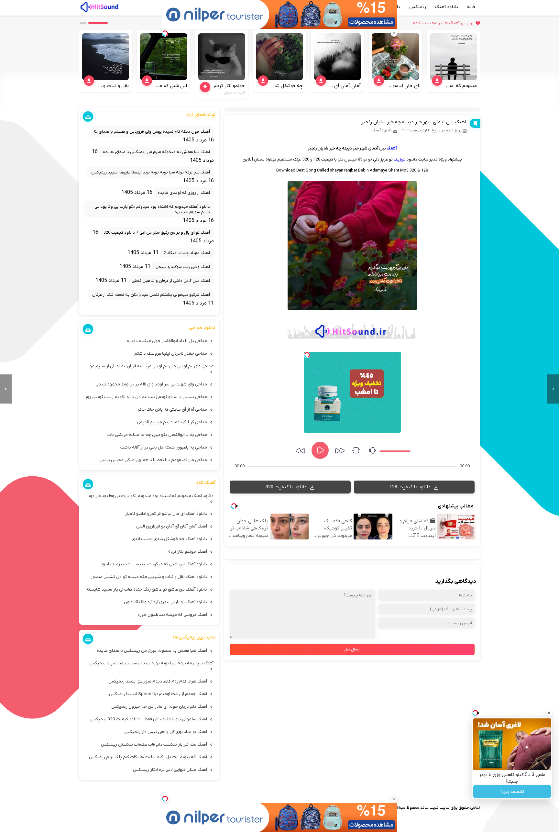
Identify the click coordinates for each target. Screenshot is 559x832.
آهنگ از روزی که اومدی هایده (184, 192)
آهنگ (392, 148)
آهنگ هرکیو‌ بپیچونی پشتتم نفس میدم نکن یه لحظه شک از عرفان (151, 294)
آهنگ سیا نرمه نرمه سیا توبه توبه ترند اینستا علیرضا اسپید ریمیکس (150, 172)
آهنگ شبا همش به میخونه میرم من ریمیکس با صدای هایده (156, 152)
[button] (98, 23)
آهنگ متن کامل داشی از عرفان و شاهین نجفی (171, 280)
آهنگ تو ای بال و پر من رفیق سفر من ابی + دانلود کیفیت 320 (157, 232)
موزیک (400, 159)
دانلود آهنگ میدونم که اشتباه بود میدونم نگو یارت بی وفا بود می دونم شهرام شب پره (152, 209)
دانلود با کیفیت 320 (287, 487)
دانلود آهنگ (446, 7)
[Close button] (549, 713)
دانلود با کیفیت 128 (410, 487)
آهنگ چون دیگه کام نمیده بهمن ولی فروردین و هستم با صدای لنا (152, 131)
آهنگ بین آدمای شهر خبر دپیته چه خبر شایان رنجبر (413, 122)
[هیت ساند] (99, 6)
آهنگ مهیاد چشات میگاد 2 (187, 253)
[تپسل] (307, 355)
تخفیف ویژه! (512, 792)
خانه (471, 7)
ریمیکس (417, 7)
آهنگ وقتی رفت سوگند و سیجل (183, 267)
